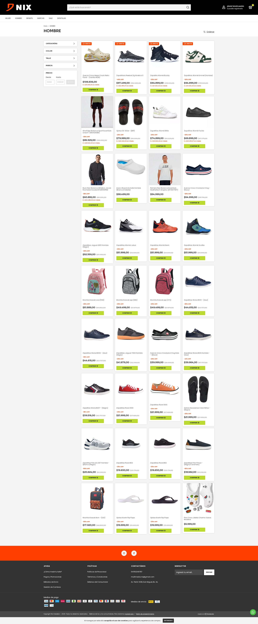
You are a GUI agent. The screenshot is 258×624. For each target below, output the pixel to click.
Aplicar (71, 82)
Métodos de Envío (51, 582)
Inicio (45, 26)
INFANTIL (29, 18)
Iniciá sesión (238, 6)
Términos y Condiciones (97, 577)
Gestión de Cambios (52, 587)
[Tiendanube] (206, 614)
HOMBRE (18, 18)
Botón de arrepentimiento (145, 614)
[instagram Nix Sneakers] (124, 553)
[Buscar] (187, 7)
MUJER (8, 18)
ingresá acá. (129, 614)
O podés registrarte (235, 8)
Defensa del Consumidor (97, 582)
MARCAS (40, 18)
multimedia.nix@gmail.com (142, 577)
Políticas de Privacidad (96, 572)
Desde (48, 77)
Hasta (58, 77)
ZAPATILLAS (61, 18)
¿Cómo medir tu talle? (53, 572)
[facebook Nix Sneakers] (134, 553)
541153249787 (136, 572)
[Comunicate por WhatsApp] (253, 612)
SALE (51, 18)
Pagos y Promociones (52, 577)
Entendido (168, 621)
